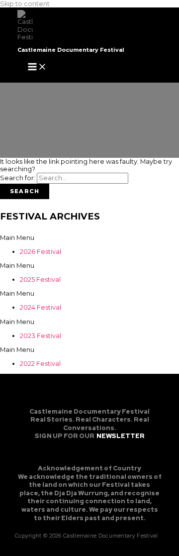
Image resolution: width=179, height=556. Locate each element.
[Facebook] (73, 454)
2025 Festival (40, 279)
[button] (89, 237)
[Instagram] (89, 454)
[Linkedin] (105, 454)
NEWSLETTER (120, 436)
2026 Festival (40, 251)
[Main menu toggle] (37, 67)
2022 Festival (40, 363)
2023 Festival (40, 335)
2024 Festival (40, 307)
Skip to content (25, 3)
